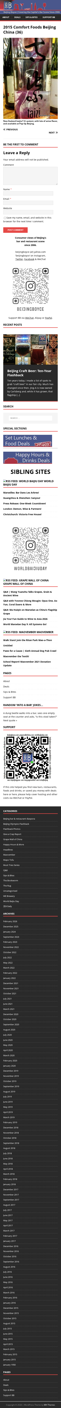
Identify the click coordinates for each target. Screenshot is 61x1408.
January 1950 (9, 1364)
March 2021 (8, 1009)
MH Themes (49, 1404)
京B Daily (7, 906)
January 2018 (9, 1184)
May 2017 (8, 1220)
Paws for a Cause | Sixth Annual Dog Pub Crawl (29, 650)
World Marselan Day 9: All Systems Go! (25, 624)
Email (6, 198)
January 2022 (9, 978)
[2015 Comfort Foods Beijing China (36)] (30, 117)
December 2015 (10, 1308)
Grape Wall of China (18, 584)
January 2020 (9, 1065)
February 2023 (10, 941)
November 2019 (11, 1076)
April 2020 (8, 1050)
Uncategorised (10, 890)
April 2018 (8, 1168)
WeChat (17, 797)
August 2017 (9, 1204)
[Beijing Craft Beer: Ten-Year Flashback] (30, 349)
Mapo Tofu (8, 859)
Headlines (8, 849)
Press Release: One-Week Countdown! (24, 503)
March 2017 (8, 1230)
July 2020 (7, 1034)
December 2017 (10, 1189)
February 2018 (10, 1179)
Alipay (38, 317)
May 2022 (8, 962)
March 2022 (8, 967)
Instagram (39, 255)
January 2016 (9, 1302)
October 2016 (9, 1256)
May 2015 (8, 1338)
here (5, 794)
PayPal (28, 797)
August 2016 (9, 1266)
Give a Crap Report (12, 834)
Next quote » (10, 720)
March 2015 (8, 1349)
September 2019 (11, 1086)
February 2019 (10, 1122)
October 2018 (9, 1137)
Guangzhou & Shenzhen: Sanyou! (21, 497)
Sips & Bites (32, 17)
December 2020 (10, 1014)
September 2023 (11, 936)
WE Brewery (9, 896)
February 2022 (10, 972)
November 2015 (11, 1313)
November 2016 (11, 1251)
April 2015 (8, 1344)
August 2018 (9, 1148)
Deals (17, 17)
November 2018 (11, 1132)
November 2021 (11, 988)
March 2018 (8, 1173)
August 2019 (9, 1091)
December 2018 (10, 1127)
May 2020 (8, 1045)
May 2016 (8, 1282)
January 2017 (9, 1241)
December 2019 (10, 1070)
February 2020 (10, 1060)
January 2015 (9, 1359)
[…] (18, 395)
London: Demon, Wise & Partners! (22, 508)
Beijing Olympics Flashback (16, 823)
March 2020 (8, 1055)
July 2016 (7, 1271)
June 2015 (8, 1333)
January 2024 (9, 931)
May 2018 (8, 1163)
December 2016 (10, 1246)
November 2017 (11, 1194)
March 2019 (8, 1117)
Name (6, 189)
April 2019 (8, 1112)
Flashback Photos (11, 828)
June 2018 (8, 1158)
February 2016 (10, 1297)
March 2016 (8, 1292)
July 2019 (7, 1096)
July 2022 (7, 957)
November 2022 (11, 947)
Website (7, 208)
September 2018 (11, 1143)
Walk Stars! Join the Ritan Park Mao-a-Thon (27, 640)
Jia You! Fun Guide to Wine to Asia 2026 (25, 618)
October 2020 (9, 1019)
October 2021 (9, 993)
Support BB (49, 17)
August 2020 (9, 1029)
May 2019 (8, 1106)
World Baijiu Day (11, 901)
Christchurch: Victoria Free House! (22, 514)
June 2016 (8, 1277)
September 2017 (11, 1199)
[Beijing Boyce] (30, 12)
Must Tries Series (11, 865)
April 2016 (8, 1287)
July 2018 (7, 1153)
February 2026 (10, 921)
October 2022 (9, 952)
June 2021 (8, 1003)
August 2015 (9, 1323)
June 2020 (8, 1040)
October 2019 (9, 1081)
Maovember (45, 632)
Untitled (8, 645)
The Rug (7, 885)
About (5, 17)
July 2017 (7, 1210)
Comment (8, 164)
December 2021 (10, 983)
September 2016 (11, 1261)
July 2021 (7, 998)
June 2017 (8, 1215)
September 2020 (11, 1024)
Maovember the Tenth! (16, 656)
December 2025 (10, 926)
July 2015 (7, 1328)
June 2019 (8, 1101)
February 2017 (10, 1235)
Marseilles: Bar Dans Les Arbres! (21, 492)
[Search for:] (30, 418)
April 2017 (8, 1225)
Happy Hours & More (13, 844)
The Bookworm (10, 880)
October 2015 (9, 1318)
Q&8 (5, 870)
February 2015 (10, 1354)
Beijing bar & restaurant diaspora (19, 818)
